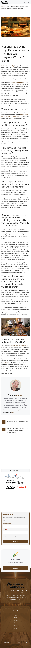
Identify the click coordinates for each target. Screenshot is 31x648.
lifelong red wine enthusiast (17, 82)
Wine (12, 412)
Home (3, 6)
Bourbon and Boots (16, 591)
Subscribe (15, 541)
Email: (5, 529)
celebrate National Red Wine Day (19, 345)
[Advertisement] (15, 458)
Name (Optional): (7, 523)
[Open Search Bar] (24, 2)
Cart (15, 617)
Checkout (15, 620)
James (19, 395)
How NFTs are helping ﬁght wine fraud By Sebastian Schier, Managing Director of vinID (17, 430)
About (15, 623)
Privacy (15, 628)
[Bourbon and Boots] (5, 2)
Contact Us (15, 568)
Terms (15, 625)
